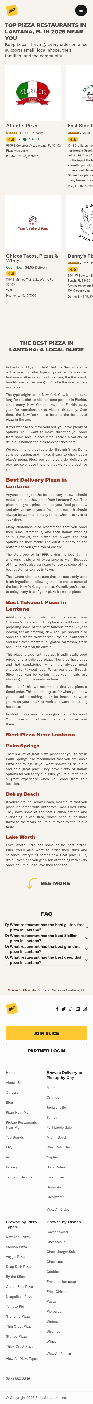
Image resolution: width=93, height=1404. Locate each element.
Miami (52, 1087)
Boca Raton (56, 1167)
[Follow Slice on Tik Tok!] (70, 1009)
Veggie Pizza (15, 1256)
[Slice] (12, 11)
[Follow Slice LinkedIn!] (78, 1009)
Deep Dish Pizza (18, 1266)
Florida (30, 990)
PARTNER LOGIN (46, 1050)
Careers (12, 1092)
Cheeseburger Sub (61, 1251)
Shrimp (52, 1321)
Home (10, 1072)
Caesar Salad (57, 1232)
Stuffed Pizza (16, 1336)
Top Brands (15, 1137)
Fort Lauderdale (59, 1127)
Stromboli (54, 1331)
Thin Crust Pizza (19, 1326)
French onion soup (61, 1281)
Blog (9, 1102)
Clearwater (55, 1197)
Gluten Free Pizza (19, 1286)
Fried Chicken (57, 1291)
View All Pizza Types (22, 1358)
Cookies (53, 1271)
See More (55, 883)
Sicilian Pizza (16, 1247)
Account (12, 1157)
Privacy (12, 1167)
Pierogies (54, 1311)
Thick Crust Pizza (19, 1346)
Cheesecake (56, 1242)
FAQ (9, 1147)
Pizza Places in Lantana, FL (63, 990)
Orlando (53, 1097)
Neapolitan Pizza (19, 1296)
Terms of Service (19, 1177)
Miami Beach (57, 1137)
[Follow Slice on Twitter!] (63, 1009)
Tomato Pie (15, 1306)
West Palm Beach (60, 1147)
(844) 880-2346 (18, 1378)
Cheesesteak (57, 1261)
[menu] (81, 10)
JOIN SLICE (46, 1033)
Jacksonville (56, 1107)
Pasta (51, 1301)
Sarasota (54, 1187)
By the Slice (15, 1276)
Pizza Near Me (17, 1112)
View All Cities (58, 1209)
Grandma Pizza (18, 1316)
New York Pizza (18, 1237)
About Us (13, 1082)
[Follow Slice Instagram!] (85, 1009)
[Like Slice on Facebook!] (57, 1009)
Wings (51, 1341)
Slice (13, 990)
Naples (52, 1157)
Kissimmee (55, 1177)
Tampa (52, 1117)
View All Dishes (59, 1354)
